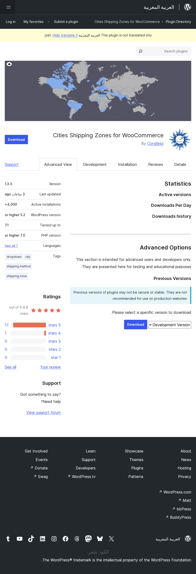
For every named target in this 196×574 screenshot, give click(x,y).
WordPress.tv (81, 476)
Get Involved (36, 451)
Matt (184, 500)
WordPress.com (175, 492)
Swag (40, 476)
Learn (91, 451)
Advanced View (58, 164)
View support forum (43, 412)
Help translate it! (61, 35)
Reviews (155, 164)
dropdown (14, 257)
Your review (50, 367)
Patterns (135, 476)
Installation (127, 164)
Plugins (137, 468)
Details (180, 164)
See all (10, 367)
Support (12, 164)
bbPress (181, 509)
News (186, 459)
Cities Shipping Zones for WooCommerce (108, 135)
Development (95, 164)
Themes (136, 459)
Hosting (184, 468)
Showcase (134, 451)
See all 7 (11, 246)
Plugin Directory (178, 22)
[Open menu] (7, 7)
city (27, 257)
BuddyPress (178, 517)
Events (42, 459)
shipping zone (17, 276)
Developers (86, 468)
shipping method (19, 266)
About (186, 451)
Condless (155, 143)
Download (16, 139)
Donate (39, 468)
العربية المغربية (168, 539)
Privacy (184, 476)
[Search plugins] (140, 51)
